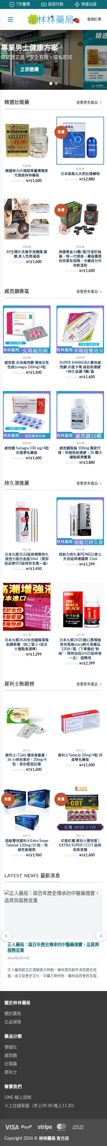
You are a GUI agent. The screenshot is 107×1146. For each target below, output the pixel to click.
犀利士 (10, 1072)
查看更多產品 (87, 102)
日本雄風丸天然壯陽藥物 (80, 174)
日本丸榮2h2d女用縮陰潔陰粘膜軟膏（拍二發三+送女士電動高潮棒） (27, 645)
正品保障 (12, 1022)
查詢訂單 (94, 19)
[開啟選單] (10, 19)
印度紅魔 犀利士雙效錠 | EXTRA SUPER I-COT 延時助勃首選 (80, 845)
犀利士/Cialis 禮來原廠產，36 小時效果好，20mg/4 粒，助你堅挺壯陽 (26, 760)
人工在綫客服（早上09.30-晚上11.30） (40, 1106)
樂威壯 (10, 1047)
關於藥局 (12, 1014)
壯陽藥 (10, 1064)
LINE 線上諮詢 (17, 1097)
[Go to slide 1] (50, 83)
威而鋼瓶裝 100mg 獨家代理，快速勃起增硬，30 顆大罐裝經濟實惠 (80, 453)
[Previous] (6, 936)
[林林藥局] (53, 19)
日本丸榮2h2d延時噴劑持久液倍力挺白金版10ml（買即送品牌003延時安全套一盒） (27, 559)
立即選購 (53, 69)
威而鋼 (10, 1056)
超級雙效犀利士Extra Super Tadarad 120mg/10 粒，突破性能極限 (26, 845)
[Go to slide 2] (56, 83)
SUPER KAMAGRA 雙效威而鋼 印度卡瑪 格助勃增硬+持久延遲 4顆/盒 (80, 367)
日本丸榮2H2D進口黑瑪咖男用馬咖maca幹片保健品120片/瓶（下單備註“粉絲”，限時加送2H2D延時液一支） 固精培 (80, 649)
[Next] (101, 936)
